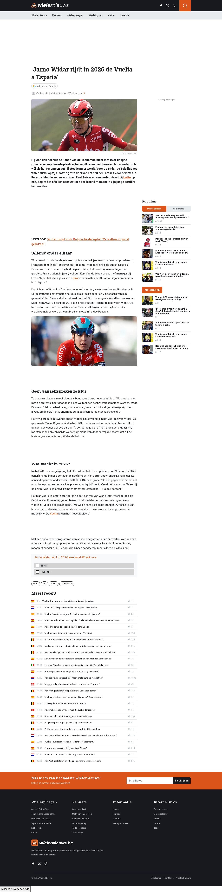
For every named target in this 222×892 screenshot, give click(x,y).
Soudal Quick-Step (40, 809)
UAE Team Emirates (40, 818)
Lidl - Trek (36, 828)
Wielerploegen (75, 15)
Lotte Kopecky (79, 823)
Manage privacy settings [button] (15, 889)
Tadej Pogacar (79, 828)
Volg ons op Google (46, 86)
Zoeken (157, 823)
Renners (57, 15)
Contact (117, 818)
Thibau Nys (77, 832)
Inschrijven (182, 780)
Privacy (116, 814)
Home (116, 809)
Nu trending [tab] (178, 208)
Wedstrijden (95, 15)
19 (83, 93)
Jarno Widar (66, 583)
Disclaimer (156, 878)
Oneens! (45, 572)
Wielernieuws (39, 15)
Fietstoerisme (160, 809)
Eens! (44, 565)
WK (44, 583)
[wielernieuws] (70, 843)
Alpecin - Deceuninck (41, 823)
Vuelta (54, 513)
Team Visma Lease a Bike (43, 814)
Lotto (127, 177)
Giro (75, 278)
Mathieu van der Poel (82, 814)
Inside (111, 15)
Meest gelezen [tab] (154, 208)
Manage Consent (121, 823)
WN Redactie (42, 93)
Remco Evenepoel (80, 818)
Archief (157, 818)
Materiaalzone (160, 814)
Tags (156, 828)
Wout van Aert (79, 809)
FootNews (169, 878)
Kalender (125, 15)
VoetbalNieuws (183, 878)
